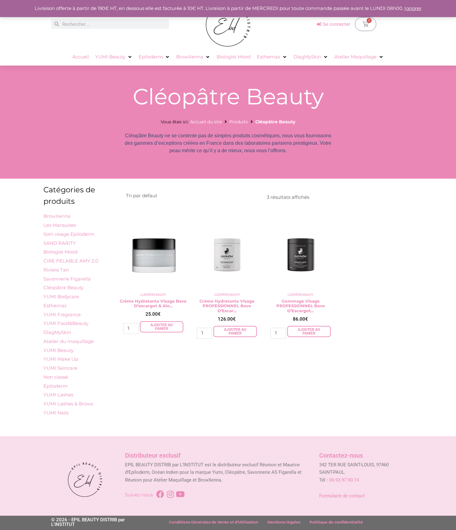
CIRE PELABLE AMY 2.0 (70, 261)
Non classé (55, 377)
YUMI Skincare (60, 368)
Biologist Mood (60, 252)
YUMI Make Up (60, 359)
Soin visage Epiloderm (69, 234)
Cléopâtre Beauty (63, 287)
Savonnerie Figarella (67, 279)
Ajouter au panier (161, 327)
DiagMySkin (57, 332)
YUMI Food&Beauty (65, 323)
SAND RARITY (59, 243)
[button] (114, 57)
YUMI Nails (56, 413)
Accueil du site (206, 122)
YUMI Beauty (58, 350)
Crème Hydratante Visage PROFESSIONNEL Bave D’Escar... (226, 306)
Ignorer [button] (413, 8)
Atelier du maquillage (68, 341)
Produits (238, 122)
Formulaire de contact (342, 496)
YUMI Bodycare (61, 296)
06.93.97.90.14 (344, 480)
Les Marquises (59, 225)
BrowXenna (56, 216)
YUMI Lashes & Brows (68, 404)
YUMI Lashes (58, 395)
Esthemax (55, 305)
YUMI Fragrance (62, 315)
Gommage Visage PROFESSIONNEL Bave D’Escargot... (300, 306)
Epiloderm (55, 386)
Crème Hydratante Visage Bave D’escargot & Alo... (153, 303)
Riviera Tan (56, 270)
